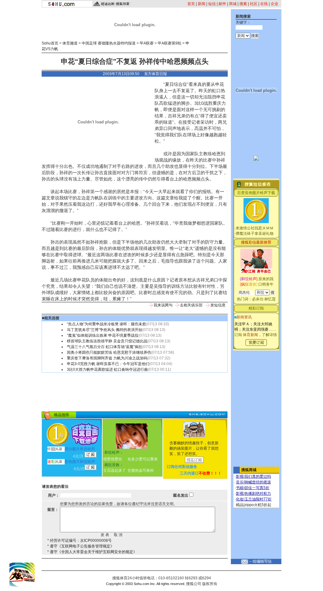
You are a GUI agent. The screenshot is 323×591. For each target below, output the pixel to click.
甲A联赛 (147, 43)
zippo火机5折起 (257, 505)
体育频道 (70, 43)
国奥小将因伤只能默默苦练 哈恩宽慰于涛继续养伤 (109, 352)
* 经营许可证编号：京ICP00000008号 (79, 540)
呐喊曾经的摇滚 (257, 482)
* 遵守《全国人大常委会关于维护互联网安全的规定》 (92, 552)
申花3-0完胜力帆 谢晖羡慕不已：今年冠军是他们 (108, 364)
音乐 (240, 482)
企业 (274, 4)
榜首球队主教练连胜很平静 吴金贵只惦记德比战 (107, 341)
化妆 (240, 499)
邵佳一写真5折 (256, 488)
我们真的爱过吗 (257, 476)
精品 (240, 505)
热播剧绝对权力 (257, 493)
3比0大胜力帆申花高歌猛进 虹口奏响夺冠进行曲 (107, 369)
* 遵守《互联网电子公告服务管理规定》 (80, 546)
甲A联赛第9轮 (169, 43)
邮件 (222, 4)
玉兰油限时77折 (258, 499)
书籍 (240, 488)
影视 (240, 476)
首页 (191, 4)
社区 (253, 4)
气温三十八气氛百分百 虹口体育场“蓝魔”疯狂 (104, 347)
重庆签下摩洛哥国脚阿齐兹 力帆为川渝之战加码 (107, 358)
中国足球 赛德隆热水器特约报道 (109, 43)
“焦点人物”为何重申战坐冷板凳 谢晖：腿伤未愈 (106, 324)
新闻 (201, 4)
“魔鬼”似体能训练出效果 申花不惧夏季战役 (102, 335)
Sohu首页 (50, 43)
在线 (264, 4)
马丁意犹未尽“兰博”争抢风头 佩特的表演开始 (104, 330)
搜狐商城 (248, 470)
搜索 (243, 4)
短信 (212, 4)
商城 (233, 4)
